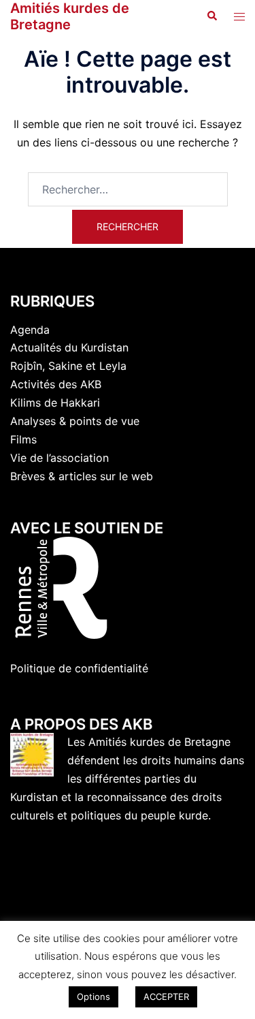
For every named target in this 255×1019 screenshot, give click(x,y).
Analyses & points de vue (74, 421)
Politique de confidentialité (79, 668)
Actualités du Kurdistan (69, 347)
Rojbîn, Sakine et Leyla (68, 366)
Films (23, 439)
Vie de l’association (59, 458)
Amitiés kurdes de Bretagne (69, 16)
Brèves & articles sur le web (81, 476)
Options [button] (93, 996)
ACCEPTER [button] (166, 996)
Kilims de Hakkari (55, 402)
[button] (211, 16)
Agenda (30, 329)
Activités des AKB (55, 384)
